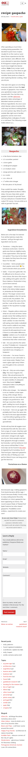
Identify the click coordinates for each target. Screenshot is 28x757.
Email (5, 559)
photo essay (7, 697)
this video (22, 448)
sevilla (5, 702)
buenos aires (7, 671)
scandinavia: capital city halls (13, 650)
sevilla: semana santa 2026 (12, 655)
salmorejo (16, 96)
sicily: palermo (8, 644)
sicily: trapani (7, 652)
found (5, 679)
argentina (6, 669)
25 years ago (7, 663)
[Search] (25, 3)
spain (21, 16)
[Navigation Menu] (22, 3)
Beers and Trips (6, 726)
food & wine (15, 16)
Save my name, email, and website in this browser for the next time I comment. (13, 605)
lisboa (5, 689)
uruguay (6, 708)
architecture (7, 666)
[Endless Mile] (5, 3)
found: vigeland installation (12, 647)
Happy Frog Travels (8, 731)
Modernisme (5, 740)
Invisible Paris (5, 735)
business (6, 674)
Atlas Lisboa (5, 721)
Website (5, 567)
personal (6, 695)
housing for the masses (11, 684)
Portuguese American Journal (11, 745)
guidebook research (10, 682)
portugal (6, 700)
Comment (7, 575)
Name (5, 551)
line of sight (7, 687)
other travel (7, 692)
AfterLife (4, 716)
